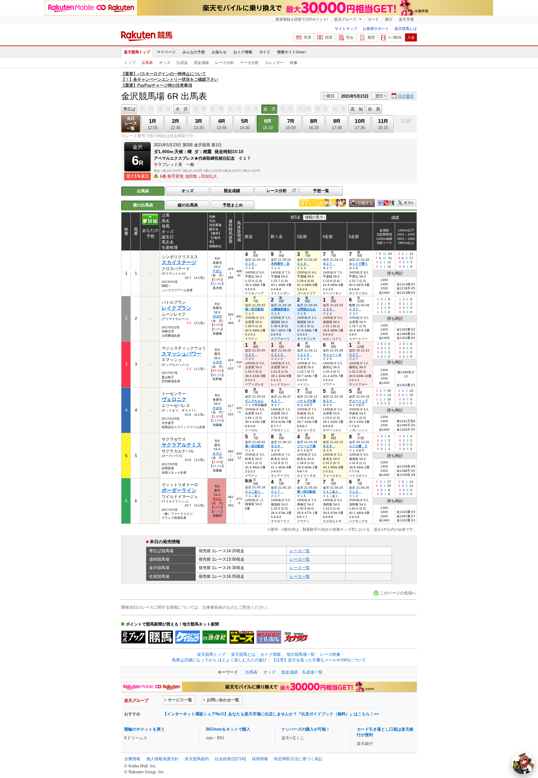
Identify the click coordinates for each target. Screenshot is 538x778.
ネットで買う (358, 263)
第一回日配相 (254, 309)
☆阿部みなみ (306, 309)
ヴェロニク (174, 399)
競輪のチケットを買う (144, 729)
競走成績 (201, 62)
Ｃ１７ (277, 491)
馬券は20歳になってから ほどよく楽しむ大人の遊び (219, 660)
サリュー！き (332, 354)
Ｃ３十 (355, 309)
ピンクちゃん (254, 401)
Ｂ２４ (329, 401)
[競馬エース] (241, 637)
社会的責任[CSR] (230, 758)
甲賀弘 (217, 271)
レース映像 (330, 654)
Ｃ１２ (355, 491)
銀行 (389, 19)
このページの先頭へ (398, 593)
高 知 (357, 109)
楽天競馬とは (405, 29)
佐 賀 (374, 109)
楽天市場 (406, 19)
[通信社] (214, 637)
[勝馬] (160, 637)
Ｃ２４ (329, 309)
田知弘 (217, 498)
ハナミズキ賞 (306, 401)
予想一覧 (321, 190)
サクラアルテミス (181, 444)
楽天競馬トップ (137, 52)
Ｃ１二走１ (254, 491)
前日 (331, 96)
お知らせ (219, 52)
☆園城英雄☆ (280, 309)
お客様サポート (376, 29)
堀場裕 (217, 316)
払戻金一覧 (312, 672)
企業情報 (132, 758)
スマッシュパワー (181, 353)
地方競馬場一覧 (300, 654)
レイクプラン (176, 308)
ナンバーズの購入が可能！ (305, 729)
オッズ (164, 62)
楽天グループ (345, 19)
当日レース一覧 (131, 123)
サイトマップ (346, 29)
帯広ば (129, 109)
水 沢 (182, 109)
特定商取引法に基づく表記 (298, 758)
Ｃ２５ (251, 354)
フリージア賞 (306, 446)
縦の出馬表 (188, 205)
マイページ (166, 52)
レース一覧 (300, 550)
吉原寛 (217, 362)
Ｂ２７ (329, 263)
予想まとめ (233, 205)
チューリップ (358, 401)
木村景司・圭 (280, 263)
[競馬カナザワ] (296, 637)
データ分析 (249, 62)
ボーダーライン (179, 490)
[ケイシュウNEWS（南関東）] (187, 637)
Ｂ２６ (277, 446)
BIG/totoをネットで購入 (228, 729)
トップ (129, 62)
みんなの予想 (193, 52)
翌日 (379, 96)
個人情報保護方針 (162, 758)
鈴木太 (217, 453)
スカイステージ (179, 262)
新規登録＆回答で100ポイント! (302, 19)
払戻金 (182, 62)
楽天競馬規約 (197, 758)
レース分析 (224, 62)
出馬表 (147, 62)
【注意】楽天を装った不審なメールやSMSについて (319, 660)
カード (373, 19)
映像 (293, 62)
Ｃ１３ (303, 263)
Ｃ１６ (251, 263)
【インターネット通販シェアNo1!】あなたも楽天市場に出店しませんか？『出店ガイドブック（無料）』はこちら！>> (271, 714)
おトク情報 (243, 52)
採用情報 (260, 758)
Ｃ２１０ (278, 354)
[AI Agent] (523, 763)
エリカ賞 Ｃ (358, 446)
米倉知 (217, 408)
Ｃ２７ (355, 354)
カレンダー (274, 62)
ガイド (264, 52)
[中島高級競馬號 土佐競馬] (269, 637)
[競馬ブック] (133, 637)
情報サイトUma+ (291, 52)
